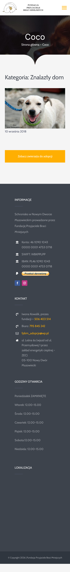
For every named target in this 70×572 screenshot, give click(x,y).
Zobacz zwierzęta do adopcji (35, 156)
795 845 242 (37, 326)
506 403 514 (42, 319)
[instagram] (24, 283)
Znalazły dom (47, 77)
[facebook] (17, 283)
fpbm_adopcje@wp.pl (35, 333)
